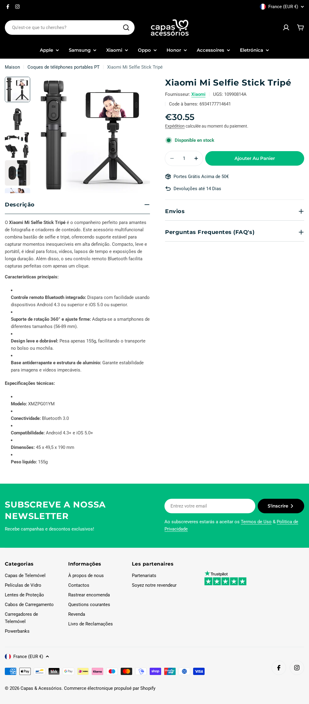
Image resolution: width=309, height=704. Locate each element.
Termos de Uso (256, 521)
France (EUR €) (283, 6)
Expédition (175, 126)
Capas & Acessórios (41, 688)
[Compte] (286, 27)
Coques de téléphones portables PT (63, 67)
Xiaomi (198, 94)
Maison (12, 67)
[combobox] (70, 27)
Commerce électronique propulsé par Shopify (109, 688)
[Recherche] (126, 27)
